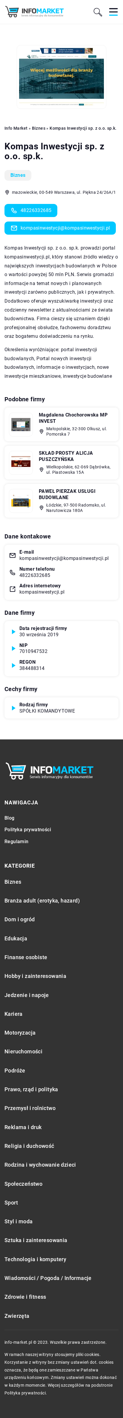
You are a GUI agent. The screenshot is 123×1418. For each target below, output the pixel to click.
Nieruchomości (23, 1051)
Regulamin (16, 841)
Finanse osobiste (25, 957)
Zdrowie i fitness (25, 1297)
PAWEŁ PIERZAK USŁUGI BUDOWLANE (67, 494)
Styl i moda (18, 1221)
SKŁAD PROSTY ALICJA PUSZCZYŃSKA (66, 456)
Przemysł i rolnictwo (30, 1108)
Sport (11, 1202)
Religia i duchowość (29, 1146)
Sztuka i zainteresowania (35, 1240)
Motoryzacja (20, 1033)
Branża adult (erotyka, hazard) (42, 900)
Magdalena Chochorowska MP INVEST (73, 418)
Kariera (13, 1014)
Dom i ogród (19, 919)
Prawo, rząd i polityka (31, 1089)
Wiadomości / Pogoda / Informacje (48, 1278)
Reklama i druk (23, 1127)
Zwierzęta (17, 1316)
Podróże (14, 1070)
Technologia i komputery (35, 1259)
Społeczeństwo (23, 1184)
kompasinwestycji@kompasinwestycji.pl (65, 228)
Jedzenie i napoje (26, 995)
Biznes (17, 175)
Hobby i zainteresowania (35, 976)
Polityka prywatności (27, 829)
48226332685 (36, 210)
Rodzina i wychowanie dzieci (40, 1165)
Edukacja (15, 938)
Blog (9, 818)
